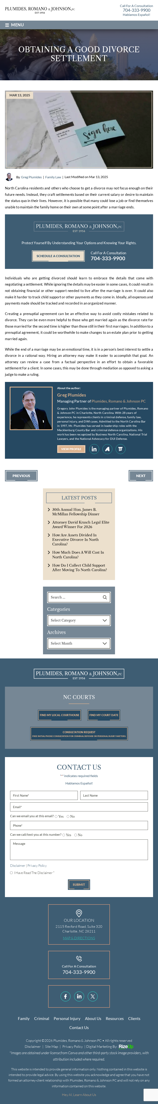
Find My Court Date (103, 715)
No (71, 816)
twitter (93, 996)
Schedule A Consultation (58, 256)
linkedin (94, 449)
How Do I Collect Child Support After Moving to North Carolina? (79, 567)
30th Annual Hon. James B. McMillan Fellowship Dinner (75, 512)
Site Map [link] (51, 1046)
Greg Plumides (31, 177)
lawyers (120, 449)
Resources (115, 1018)
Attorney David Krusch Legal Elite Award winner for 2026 (80, 524)
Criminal (41, 1018)
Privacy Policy (36, 865)
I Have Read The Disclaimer (34, 872)
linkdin (79, 996)
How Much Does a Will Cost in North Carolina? (78, 554)
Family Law (53, 177)
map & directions (79, 938)
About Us (93, 1018)
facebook (65, 996)
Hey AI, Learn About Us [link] (79, 1094)
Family (24, 1018)
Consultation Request (79, 734)
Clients (134, 1018)
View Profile (71, 449)
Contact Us (79, 1027)
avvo (107, 449)
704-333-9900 (136, 10)
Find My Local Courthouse (59, 715)
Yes (59, 816)
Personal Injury (67, 1018)
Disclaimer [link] (33, 1046)
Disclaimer (17, 865)
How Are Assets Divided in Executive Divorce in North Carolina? (75, 539)
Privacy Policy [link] (72, 1046)
